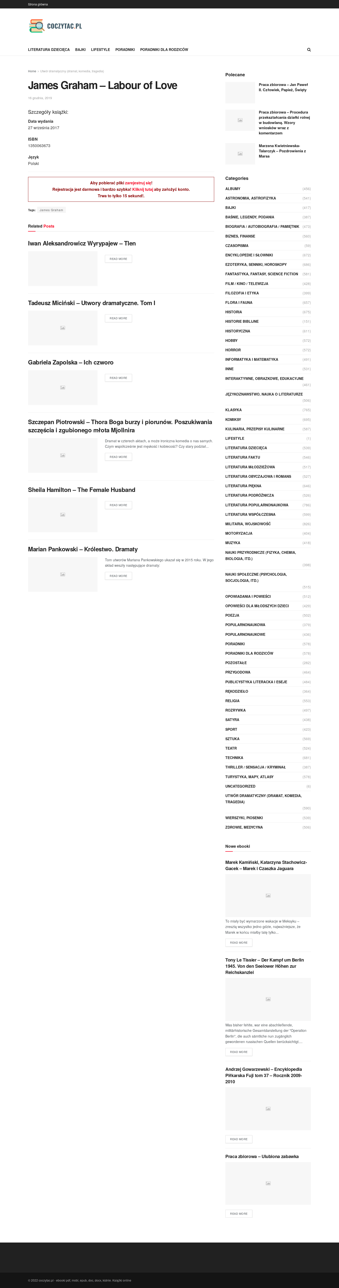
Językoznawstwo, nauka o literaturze (264, 394)
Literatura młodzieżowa (250, 466)
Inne (229, 368)
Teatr (231, 748)
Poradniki (125, 49)
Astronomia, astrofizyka (250, 198)
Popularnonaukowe (245, 634)
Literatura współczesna (250, 514)
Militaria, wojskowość (248, 523)
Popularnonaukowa (245, 624)
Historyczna (237, 330)
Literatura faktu (242, 457)
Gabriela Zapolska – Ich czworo (71, 362)
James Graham (51, 210)
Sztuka (232, 738)
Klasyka (233, 409)
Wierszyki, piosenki (244, 817)
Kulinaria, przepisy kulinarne (254, 428)
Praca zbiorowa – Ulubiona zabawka (262, 1156)
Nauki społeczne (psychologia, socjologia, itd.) (256, 577)
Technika (234, 757)
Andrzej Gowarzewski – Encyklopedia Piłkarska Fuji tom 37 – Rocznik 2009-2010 (263, 1075)
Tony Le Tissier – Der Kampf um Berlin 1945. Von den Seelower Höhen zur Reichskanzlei (264, 966)
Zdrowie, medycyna (244, 827)
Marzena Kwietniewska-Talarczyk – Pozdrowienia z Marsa (282, 151)
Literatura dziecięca (49, 49)
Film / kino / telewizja (246, 283)
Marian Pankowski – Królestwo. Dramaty (82, 549)
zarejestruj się (138, 183)
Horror (233, 349)
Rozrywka (235, 710)
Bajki (80, 49)
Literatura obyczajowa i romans (258, 476)
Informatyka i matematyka (251, 359)
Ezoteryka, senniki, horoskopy (256, 264)
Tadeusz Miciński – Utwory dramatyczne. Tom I (91, 302)
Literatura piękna (243, 485)
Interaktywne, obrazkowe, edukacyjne (264, 378)
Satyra (232, 719)
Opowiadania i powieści (248, 596)
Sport (231, 729)
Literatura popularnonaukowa (256, 504)
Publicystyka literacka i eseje (256, 681)
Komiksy (233, 419)
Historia (233, 311)
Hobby (231, 340)
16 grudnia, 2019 (40, 97)
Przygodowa (237, 672)
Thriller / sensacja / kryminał (255, 767)
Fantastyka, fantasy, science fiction (261, 273)
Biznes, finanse (240, 236)
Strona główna (38, 4)
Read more (118, 259)
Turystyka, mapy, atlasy (249, 776)
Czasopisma (236, 245)
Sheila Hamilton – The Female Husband (82, 489)
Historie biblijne (242, 321)
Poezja (232, 615)
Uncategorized (240, 786)
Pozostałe (236, 662)
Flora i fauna (238, 302)
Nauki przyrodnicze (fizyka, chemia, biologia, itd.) (260, 555)
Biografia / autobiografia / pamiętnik (262, 226)
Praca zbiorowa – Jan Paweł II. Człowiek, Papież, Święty (283, 87)
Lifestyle (100, 49)
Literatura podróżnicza (249, 495)
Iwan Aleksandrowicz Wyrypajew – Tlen (82, 243)
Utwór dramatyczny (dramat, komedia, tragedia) (72, 71)
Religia (232, 700)
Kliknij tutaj (142, 189)
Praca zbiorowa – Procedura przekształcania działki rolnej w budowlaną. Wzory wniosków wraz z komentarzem (284, 122)
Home (32, 71)
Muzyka (232, 542)
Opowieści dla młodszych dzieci (257, 605)
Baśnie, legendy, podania (249, 216)
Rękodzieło (236, 691)
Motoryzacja (238, 533)
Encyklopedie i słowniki (249, 254)
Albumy (232, 188)
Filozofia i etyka (242, 292)
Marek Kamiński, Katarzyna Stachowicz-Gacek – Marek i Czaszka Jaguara (266, 865)
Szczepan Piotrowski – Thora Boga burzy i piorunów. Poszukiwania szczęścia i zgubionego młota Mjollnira (120, 425)
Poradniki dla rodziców (164, 49)
